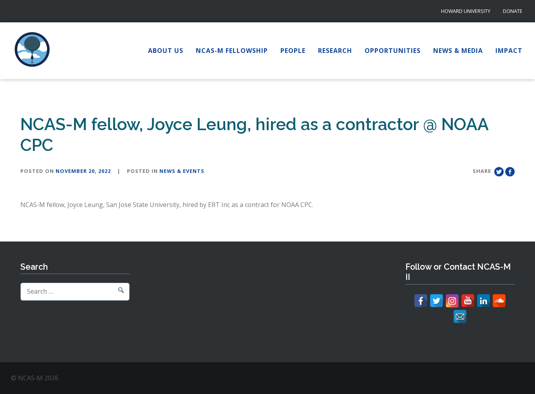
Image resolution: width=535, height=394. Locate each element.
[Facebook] (421, 301)
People (292, 50)
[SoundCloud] (499, 301)
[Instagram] (452, 301)
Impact (508, 50)
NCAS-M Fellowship (232, 50)
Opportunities (393, 50)
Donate (512, 11)
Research (335, 50)
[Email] (460, 316)
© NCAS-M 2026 (34, 378)
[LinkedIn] (483, 301)
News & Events (181, 170)
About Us (165, 50)
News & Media (458, 50)
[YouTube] (468, 301)
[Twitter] (436, 301)
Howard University (465, 11)
